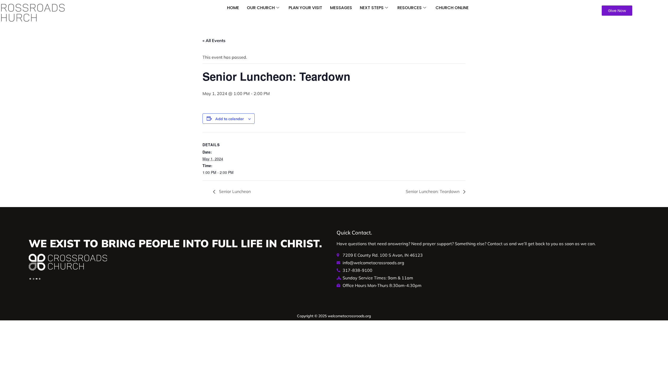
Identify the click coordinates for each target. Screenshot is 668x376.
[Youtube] (36, 278)
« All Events (213, 40)
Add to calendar (229, 118)
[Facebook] (30, 278)
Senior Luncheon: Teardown (433, 191)
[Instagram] (33, 278)
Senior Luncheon (234, 191)
